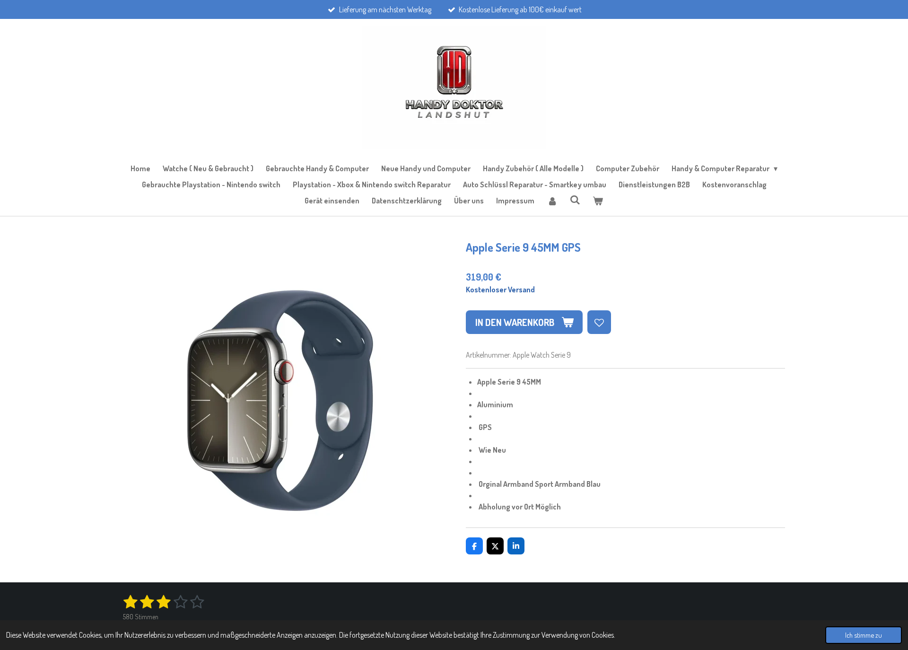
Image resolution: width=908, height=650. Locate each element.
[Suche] (575, 200)
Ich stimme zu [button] (863, 635)
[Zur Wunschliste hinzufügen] (599, 322)
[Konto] (552, 201)
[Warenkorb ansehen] (597, 201)
